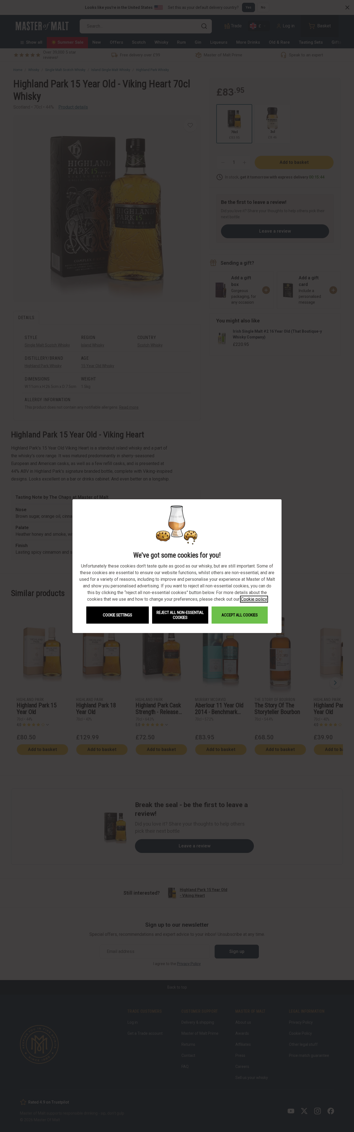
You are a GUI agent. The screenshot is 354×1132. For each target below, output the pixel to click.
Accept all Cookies (240, 615)
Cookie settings (117, 615)
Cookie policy (254, 599)
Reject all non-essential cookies (180, 615)
